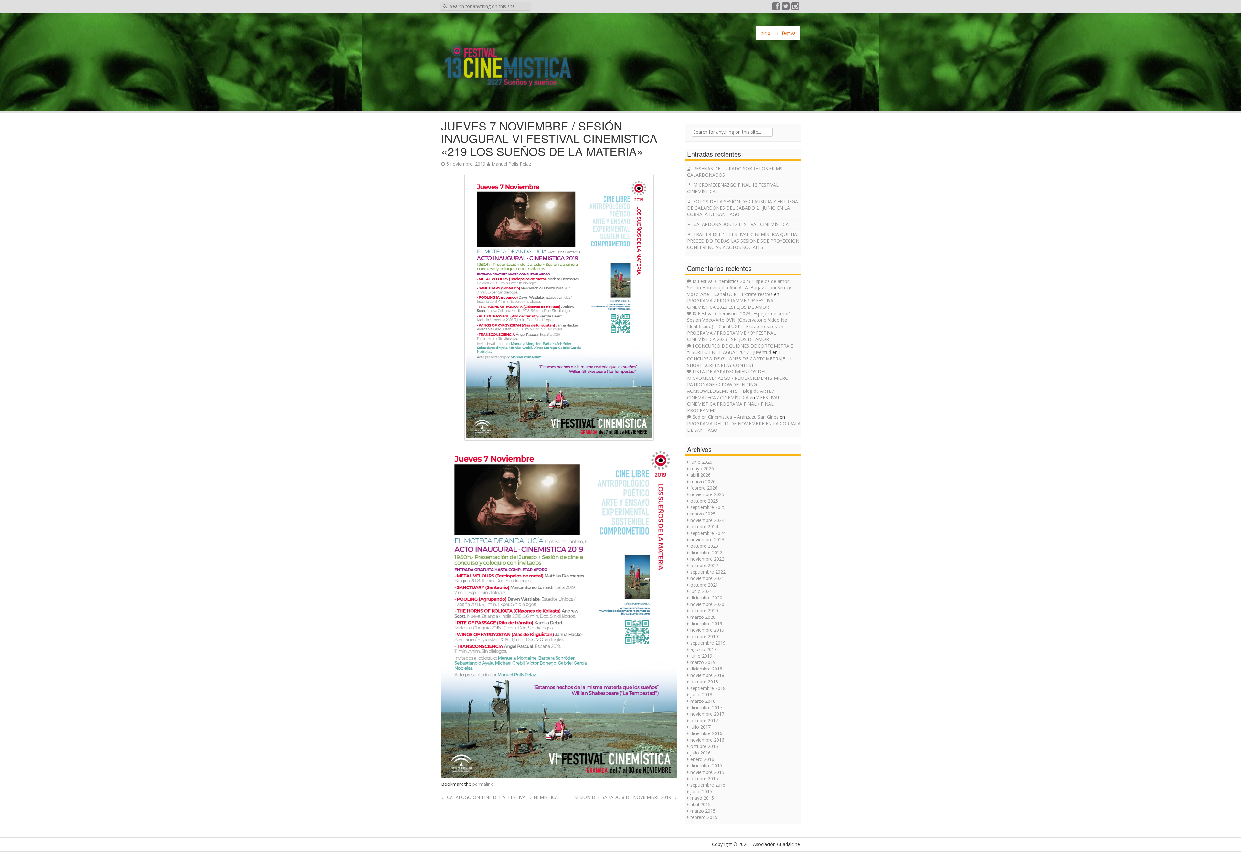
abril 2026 (700, 475)
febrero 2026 (703, 488)
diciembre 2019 (706, 623)
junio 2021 (701, 591)
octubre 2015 (704, 778)
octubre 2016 (704, 746)
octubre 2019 (704, 636)
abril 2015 (700, 804)
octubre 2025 (704, 501)
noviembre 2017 (707, 714)
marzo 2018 (703, 701)
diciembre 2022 (706, 552)
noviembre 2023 (707, 539)
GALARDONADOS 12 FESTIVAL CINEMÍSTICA (741, 224)
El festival (787, 33)
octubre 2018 (704, 682)
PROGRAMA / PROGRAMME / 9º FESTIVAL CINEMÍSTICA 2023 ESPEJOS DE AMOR (731, 303)
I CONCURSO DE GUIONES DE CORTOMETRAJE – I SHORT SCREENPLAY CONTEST (739, 358)
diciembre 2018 (706, 669)
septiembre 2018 (708, 688)
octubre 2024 (704, 527)
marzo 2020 (703, 617)
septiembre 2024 (708, 533)
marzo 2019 (703, 662)
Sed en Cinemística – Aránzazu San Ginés (736, 417)
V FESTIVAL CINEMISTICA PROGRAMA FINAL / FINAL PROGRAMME (733, 403)
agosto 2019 (703, 649)
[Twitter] (786, 8)
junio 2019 (701, 656)
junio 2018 (701, 694)
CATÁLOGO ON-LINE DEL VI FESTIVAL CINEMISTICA (499, 797)
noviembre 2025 (707, 494)
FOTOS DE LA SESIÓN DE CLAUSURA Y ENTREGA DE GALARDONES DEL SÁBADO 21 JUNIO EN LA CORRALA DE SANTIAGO (742, 207)
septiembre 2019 (708, 643)
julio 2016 (700, 753)
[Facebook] (776, 8)
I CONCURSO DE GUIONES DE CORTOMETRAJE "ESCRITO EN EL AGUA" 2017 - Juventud (740, 349)
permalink (482, 784)
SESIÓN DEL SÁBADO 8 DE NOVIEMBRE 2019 (625, 797)
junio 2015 (701, 791)
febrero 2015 (703, 817)
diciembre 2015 (706, 766)
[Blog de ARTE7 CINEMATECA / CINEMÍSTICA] (507, 60)
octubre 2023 (704, 546)
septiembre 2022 (708, 572)
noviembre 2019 (707, 630)
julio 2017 (700, 727)
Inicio (764, 33)
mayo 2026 (702, 468)
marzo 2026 (703, 481)
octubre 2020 (704, 611)
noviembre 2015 (707, 772)
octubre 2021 (704, 585)
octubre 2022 (704, 565)
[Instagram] (795, 8)
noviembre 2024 (707, 520)
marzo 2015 (703, 811)
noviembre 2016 (707, 740)
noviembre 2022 (707, 559)
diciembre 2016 (706, 733)
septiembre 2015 (708, 785)
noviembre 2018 (707, 675)
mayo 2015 (702, 798)
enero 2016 (702, 759)
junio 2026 (701, 462)
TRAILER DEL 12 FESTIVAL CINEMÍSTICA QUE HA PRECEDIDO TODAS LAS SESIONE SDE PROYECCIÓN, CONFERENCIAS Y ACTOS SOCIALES (744, 240)
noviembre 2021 (707, 578)
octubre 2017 (704, 720)
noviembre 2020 (707, 604)
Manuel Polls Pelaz (511, 164)
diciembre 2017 (706, 707)
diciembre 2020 (706, 598)
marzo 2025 (703, 514)
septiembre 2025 (708, 507)
